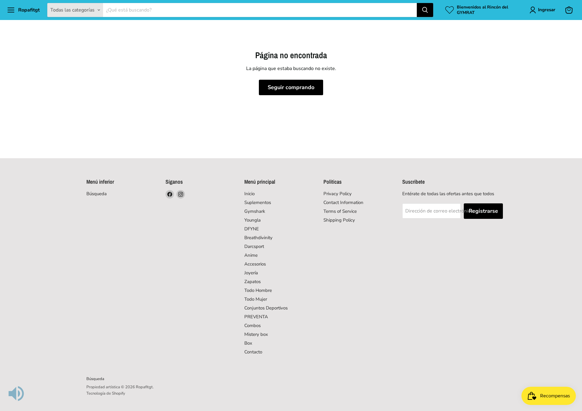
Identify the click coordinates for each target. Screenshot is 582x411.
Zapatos (252, 282)
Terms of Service (340, 211)
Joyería (251, 273)
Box (248, 343)
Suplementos (257, 202)
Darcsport (254, 246)
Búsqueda (96, 194)
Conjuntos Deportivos (266, 308)
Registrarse (483, 211)
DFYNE (251, 229)
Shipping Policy (339, 220)
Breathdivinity (258, 238)
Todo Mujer (255, 299)
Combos (252, 325)
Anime (251, 255)
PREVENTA (256, 317)
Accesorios (255, 264)
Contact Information (343, 202)
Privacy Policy (337, 194)
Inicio (249, 194)
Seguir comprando (291, 87)
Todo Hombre (258, 290)
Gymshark (254, 211)
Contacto (253, 352)
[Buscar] (425, 10)
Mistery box (256, 334)
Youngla (252, 220)
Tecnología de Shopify (105, 393)
